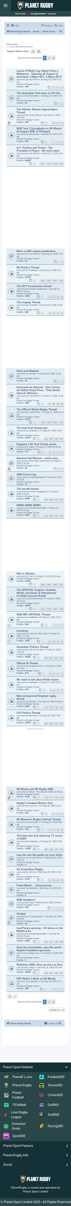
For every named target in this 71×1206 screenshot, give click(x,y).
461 (61, 973)
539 (51, 439)
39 (58, 404)
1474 (61, 164)
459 (51, 973)
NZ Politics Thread (28, 267)
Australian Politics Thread (32, 646)
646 (51, 723)
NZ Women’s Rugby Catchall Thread (39, 819)
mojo (31, 902)
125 (51, 707)
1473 (55, 164)
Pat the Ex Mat (36, 649)
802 (56, 658)
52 (49, 880)
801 (51, 658)
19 (58, 830)
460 (56, 973)
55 (62, 880)
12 (49, 313)
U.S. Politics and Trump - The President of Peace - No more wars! (38, 149)
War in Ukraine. (26, 573)
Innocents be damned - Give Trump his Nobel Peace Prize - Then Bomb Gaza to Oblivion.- (38, 390)
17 (49, 830)
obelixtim (33, 617)
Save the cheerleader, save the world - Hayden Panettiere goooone (40, 949)
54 (58, 880)
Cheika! (21, 913)
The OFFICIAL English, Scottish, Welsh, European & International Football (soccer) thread (36, 592)
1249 (55, 609)
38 (54, 404)
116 (46, 797)
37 (49, 404)
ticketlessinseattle (38, 508)
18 (54, 830)
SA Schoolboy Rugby (30, 869)
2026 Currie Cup (26, 474)
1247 (43, 609)
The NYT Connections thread (34, 286)
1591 (43, 280)
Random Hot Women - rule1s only (37, 458)
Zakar (32, 967)
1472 (49, 164)
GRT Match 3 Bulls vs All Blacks (36, 978)
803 (61, 658)
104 (56, 516)
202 (61, 499)
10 (54, 452)
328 (61, 849)
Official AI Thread (27, 663)
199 (46, 499)
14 (58, 313)
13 (54, 313)
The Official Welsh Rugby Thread (37, 409)
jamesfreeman (36, 598)
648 (61, 723)
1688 (43, 584)
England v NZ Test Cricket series (36, 444)
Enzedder (34, 96)
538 (46, 439)
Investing (22, 630)
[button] (53, 58)
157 (51, 942)
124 (46, 707)
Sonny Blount (35, 115)
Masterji (33, 715)
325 (46, 849)
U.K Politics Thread (28, 712)
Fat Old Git (34, 153)
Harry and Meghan (28, 370)
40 (62, 404)
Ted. (31, 576)
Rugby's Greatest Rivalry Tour (35, 803)
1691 (61, 584)
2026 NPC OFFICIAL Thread (33, 614)
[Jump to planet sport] (37, 13)
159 (61, 942)
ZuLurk (32, 872)
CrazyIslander (36, 916)
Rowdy (32, 701)
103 (51, 516)
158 (56, 942)
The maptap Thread (28, 302)
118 (56, 797)
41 (62, 641)
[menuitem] (15, 25)
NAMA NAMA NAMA (29, 505)
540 (56, 439)
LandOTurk (35, 412)
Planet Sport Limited (35, 1191)
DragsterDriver (36, 666)
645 (46, 723)
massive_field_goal (38, 633)
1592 (49, 280)
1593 (55, 280)
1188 (49, 422)
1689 (49, 584)
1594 (61, 280)
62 (49, 297)
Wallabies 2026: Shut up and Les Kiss (40, 964)
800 (46, 658)
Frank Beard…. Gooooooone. (34, 885)
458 (46, 973)
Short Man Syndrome (39, 461)
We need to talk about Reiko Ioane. (38, 679)
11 (58, 452)
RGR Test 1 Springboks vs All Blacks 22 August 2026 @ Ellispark (39, 130)
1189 (55, 422)
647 (56, 723)
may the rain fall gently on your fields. (40, 854)
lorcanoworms (36, 857)
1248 (49, 609)
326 (51, 849)
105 (61, 516)
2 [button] (49, 58)
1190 (61, 422)
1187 (43, 422)
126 (56, 707)
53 (54, 880)
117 (51, 797)
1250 (61, 609)
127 (61, 707)
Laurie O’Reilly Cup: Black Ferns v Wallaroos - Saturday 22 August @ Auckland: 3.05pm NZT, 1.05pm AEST (39, 73)
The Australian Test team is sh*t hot (38, 93)
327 (56, 849)
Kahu (32, 792)
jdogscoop (34, 953)
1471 (43, 164)
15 (62, 313)
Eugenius (33, 270)
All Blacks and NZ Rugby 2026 (35, 789)
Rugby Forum (32, 84)
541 (61, 439)
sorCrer (33, 806)
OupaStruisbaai (36, 477)
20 (62, 830)
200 (51, 499)
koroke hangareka (38, 289)
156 (46, 942)
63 (54, 297)
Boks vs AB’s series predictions (36, 251)
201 (56, 499)
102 (46, 516)
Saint (31, 447)
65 (62, 297)
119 (61, 797)
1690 (55, 584)
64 (58, 297)
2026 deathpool (26, 899)
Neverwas (34, 134)
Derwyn (33, 373)
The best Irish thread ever (32, 427)
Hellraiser (34, 430)
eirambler (33, 305)
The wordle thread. (28, 488)
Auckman (34, 79)
